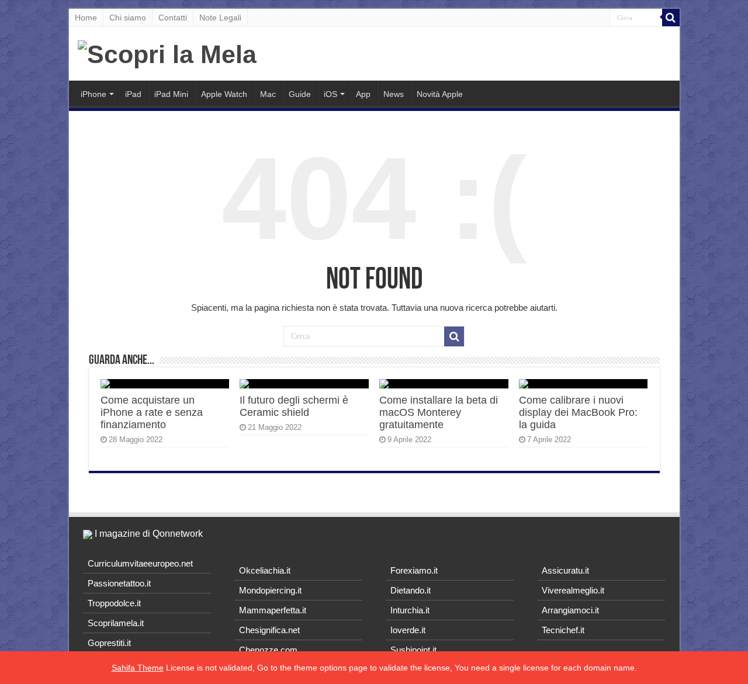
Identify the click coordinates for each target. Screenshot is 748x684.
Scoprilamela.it (116, 623)
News (393, 94)
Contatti (172, 17)
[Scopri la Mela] (167, 53)
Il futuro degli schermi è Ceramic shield (294, 406)
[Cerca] (671, 17)
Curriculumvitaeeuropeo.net (140, 563)
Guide (300, 94)
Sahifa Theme (138, 667)
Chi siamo (127, 17)
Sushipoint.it (413, 650)
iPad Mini (171, 94)
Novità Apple (440, 94)
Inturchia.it (410, 610)
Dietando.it (410, 590)
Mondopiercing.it (270, 590)
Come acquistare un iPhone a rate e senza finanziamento (152, 412)
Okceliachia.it (264, 570)
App (363, 94)
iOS (330, 94)
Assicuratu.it (565, 570)
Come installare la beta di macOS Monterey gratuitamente (438, 412)
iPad (133, 94)
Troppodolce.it (114, 603)
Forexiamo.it (414, 570)
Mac (268, 94)
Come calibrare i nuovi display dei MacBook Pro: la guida (578, 412)
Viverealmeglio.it (573, 590)
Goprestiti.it (109, 643)
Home (86, 17)
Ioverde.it (407, 630)
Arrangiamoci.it (570, 610)
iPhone (93, 94)
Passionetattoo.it (119, 583)
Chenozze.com (268, 650)
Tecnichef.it (563, 630)
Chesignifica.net (269, 630)
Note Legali (220, 17)
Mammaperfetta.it (272, 610)
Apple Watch (224, 94)
